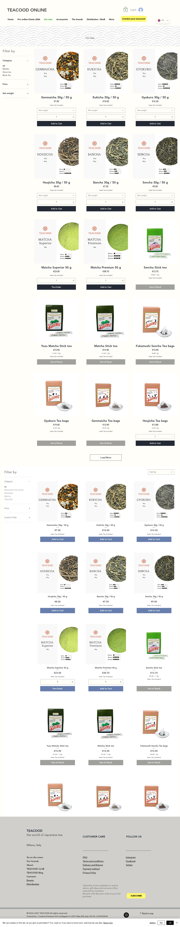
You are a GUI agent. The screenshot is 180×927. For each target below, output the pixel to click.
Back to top (147, 913)
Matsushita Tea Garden (14, 490)
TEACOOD (8, 499)
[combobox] (56, 110)
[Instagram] (126, 915)
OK (170, 922)
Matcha (6, 69)
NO (161, 922)
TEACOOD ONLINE (27, 10)
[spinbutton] (56, 117)
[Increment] (73, 117)
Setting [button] (152, 922)
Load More (105, 457)
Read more (108, 922)
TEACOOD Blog (35, 872)
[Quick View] (56, 71)
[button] (126, 9)
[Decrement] (39, 117)
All (4, 66)
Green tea (7, 72)
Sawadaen (8, 493)
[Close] (176, 923)
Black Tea (7, 75)
